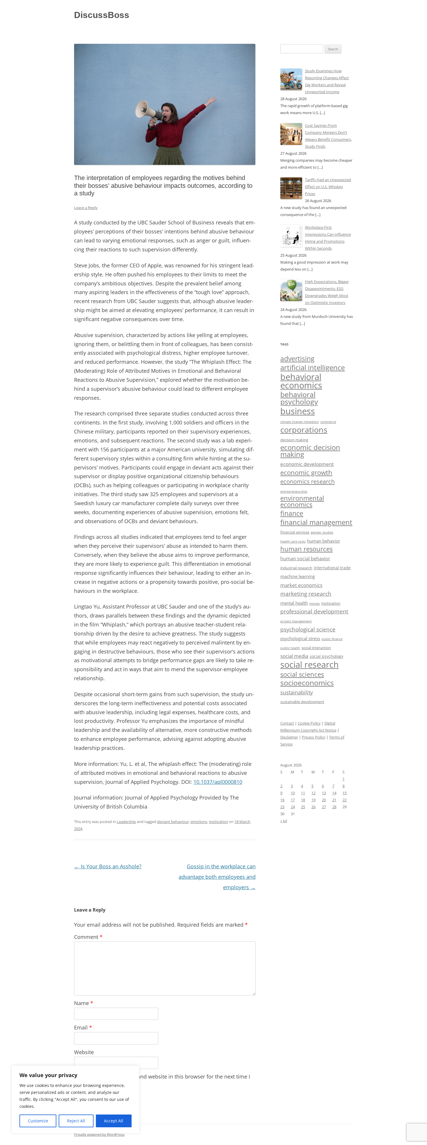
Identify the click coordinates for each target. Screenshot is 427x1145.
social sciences (302, 674)
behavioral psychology (299, 397)
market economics (301, 585)
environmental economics (302, 501)
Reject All (76, 1121)
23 (282, 806)
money (314, 604)
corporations (303, 429)
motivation (218, 821)
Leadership (126, 821)
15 (344, 792)
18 (303, 799)
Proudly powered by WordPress (99, 1134)
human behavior (323, 541)
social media (294, 656)
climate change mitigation (299, 422)
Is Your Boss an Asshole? (107, 866)
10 (293, 792)
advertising (297, 358)
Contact (287, 723)
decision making (294, 440)
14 (334, 792)
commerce (328, 422)
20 (324, 799)
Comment (88, 936)
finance (291, 513)
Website (84, 1052)
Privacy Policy (313, 737)
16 (282, 799)
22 (344, 799)
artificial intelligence (312, 367)
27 (324, 806)
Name (83, 1003)
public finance (332, 639)
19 (313, 799)
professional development (314, 611)
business (297, 411)
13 (324, 792)
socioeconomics (307, 682)
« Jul (283, 820)
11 (303, 792)
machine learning (297, 576)
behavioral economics (301, 381)
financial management (316, 522)
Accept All (113, 1121)
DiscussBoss (101, 15)
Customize (38, 1121)
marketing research (305, 593)
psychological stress (300, 638)
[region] (75, 1099)
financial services (294, 532)
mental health (294, 603)
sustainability (296, 692)
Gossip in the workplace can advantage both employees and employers (217, 877)
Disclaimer (289, 737)
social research (309, 664)
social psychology (326, 656)
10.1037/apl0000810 (217, 781)
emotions (199, 821)
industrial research (296, 567)
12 (313, 792)
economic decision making (310, 450)
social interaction (316, 647)
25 (303, 806)
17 (293, 799)
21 (334, 799)
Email (83, 1027)
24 (293, 806)
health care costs (293, 541)
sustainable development (302, 701)
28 (334, 806)
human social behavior (305, 558)
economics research (307, 481)
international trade (332, 567)
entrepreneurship (293, 491)
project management (296, 621)
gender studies (322, 532)
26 (313, 806)
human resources (306, 549)
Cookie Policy (309, 723)
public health (290, 648)
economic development (307, 464)
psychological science (308, 629)
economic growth (306, 472)
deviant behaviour (173, 821)
